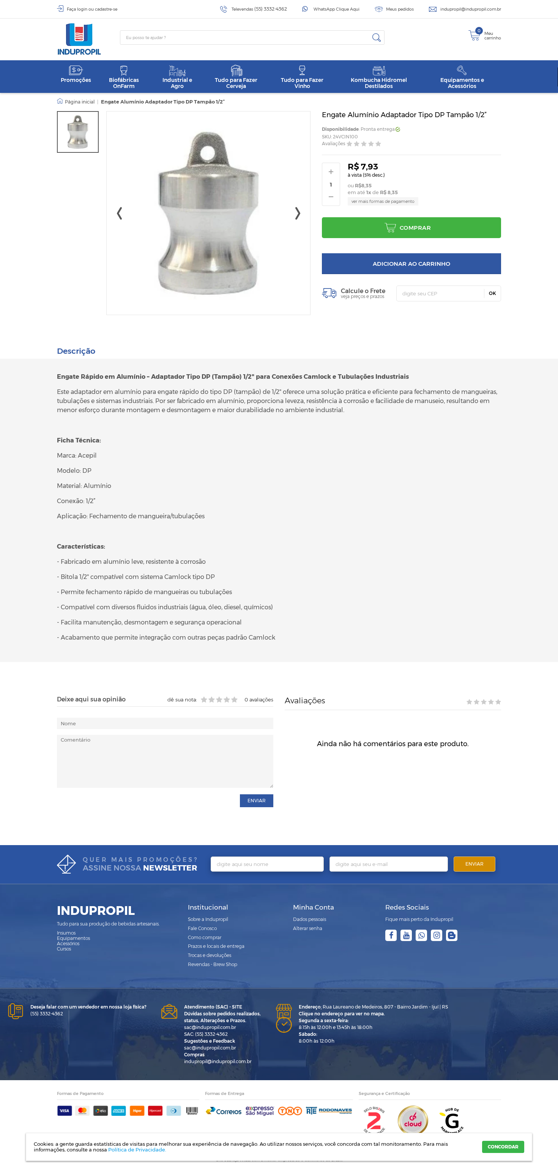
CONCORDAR (503, 1147)
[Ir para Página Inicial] (76, 102)
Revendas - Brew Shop (212, 964)
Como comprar (204, 937)
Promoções (76, 80)
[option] (78, 132)
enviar (256, 800)
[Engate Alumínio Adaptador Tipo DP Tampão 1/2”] (78, 132)
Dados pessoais (309, 919)
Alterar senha (307, 928)
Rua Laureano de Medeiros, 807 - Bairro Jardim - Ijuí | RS (373, 1007)
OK (492, 293)
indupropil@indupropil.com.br (470, 9)
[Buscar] (376, 37)
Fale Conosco (202, 928)
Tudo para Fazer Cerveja (236, 83)
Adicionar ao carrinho (411, 263)
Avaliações (333, 144)
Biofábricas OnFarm (124, 83)
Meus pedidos (400, 9)
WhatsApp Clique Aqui (336, 9)
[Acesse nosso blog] (451, 935)
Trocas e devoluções (209, 955)
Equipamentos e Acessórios (462, 83)
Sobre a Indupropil (208, 919)
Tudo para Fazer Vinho (302, 83)
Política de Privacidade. (137, 1150)
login (82, 9)
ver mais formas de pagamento (383, 201)
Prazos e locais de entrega (216, 946)
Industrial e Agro (177, 83)
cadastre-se (106, 9)
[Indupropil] (88, 39)
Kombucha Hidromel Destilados (379, 83)
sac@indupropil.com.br (210, 1027)
